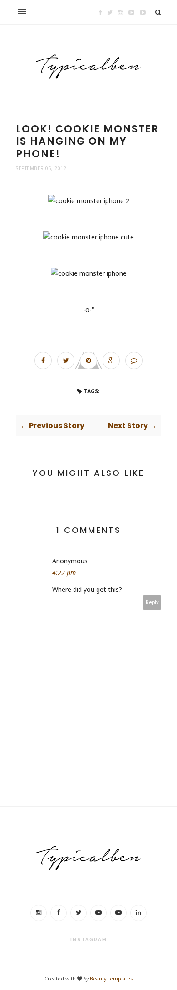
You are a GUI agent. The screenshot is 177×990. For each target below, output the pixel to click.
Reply (152, 602)
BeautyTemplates (111, 978)
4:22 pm (64, 572)
